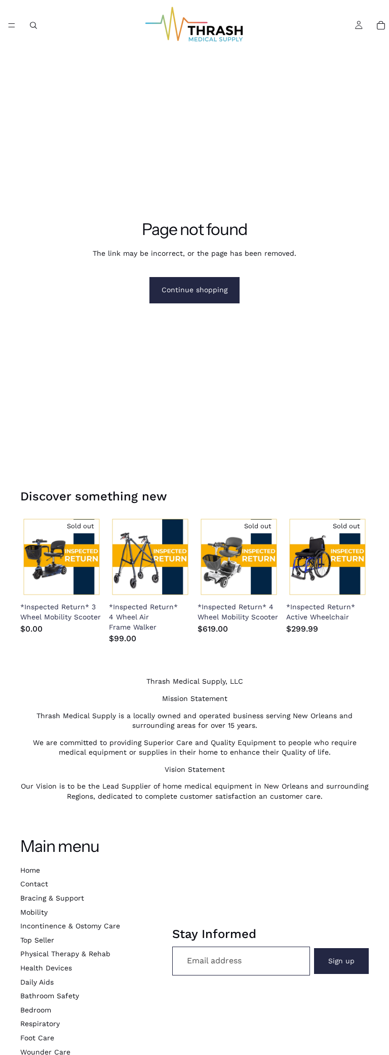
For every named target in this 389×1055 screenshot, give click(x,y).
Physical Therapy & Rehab (65, 954)
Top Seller (37, 940)
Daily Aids (37, 982)
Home (30, 870)
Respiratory (40, 1024)
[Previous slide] (31, 557)
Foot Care (37, 1038)
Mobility (34, 912)
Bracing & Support (52, 898)
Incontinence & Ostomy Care (70, 926)
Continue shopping (194, 290)
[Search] (33, 25)
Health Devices (46, 968)
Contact (34, 884)
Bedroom (35, 1010)
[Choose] (176, 583)
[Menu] (11, 25)
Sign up (341, 961)
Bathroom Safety (49, 996)
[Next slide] (92, 557)
